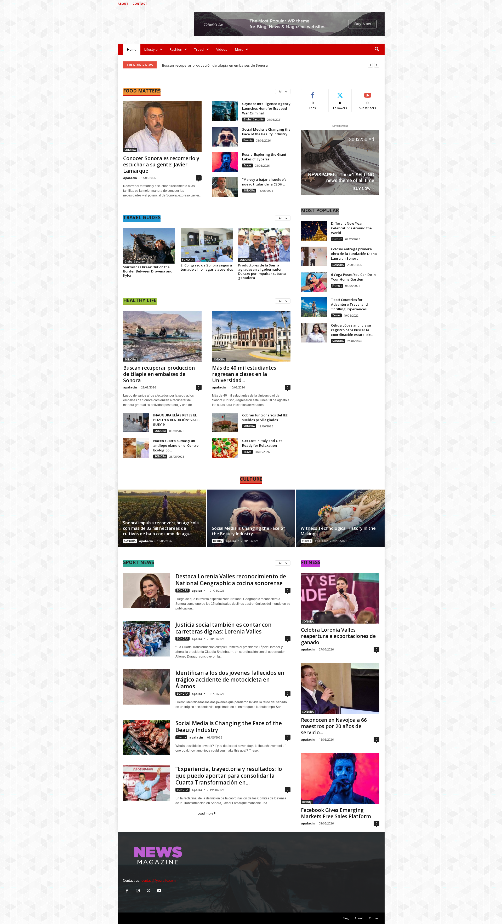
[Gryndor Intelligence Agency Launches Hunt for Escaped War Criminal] (225, 111)
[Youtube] (381, 3)
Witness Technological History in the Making (338, 531)
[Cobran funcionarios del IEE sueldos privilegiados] (225, 422)
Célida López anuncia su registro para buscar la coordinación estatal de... (352, 330)
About (123, 3)
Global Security (253, 119)
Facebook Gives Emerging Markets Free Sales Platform (336, 813)
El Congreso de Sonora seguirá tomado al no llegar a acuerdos (207, 267)
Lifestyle (151, 49)
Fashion (176, 49)
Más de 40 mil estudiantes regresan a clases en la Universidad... (244, 374)
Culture (337, 239)
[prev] (370, 65)
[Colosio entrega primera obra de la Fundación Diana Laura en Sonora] (314, 256)
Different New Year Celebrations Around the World (351, 228)
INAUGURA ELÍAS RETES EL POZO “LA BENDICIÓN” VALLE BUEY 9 (176, 420)
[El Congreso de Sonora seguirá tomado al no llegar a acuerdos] (207, 245)
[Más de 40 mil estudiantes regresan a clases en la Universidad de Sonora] (251, 336)
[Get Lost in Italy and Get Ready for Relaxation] (225, 448)
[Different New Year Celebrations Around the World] (314, 231)
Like (313, 93)
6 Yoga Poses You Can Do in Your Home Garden (353, 277)
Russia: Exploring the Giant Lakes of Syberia (264, 156)
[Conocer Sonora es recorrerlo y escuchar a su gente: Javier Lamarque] (162, 126)
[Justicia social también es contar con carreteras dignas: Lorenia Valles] (146, 638)
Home (131, 49)
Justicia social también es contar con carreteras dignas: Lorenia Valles (223, 628)
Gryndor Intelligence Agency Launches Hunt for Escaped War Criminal (266, 108)
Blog (346, 918)
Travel (199, 49)
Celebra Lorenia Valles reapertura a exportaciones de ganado (338, 636)
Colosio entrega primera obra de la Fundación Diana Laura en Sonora (354, 254)
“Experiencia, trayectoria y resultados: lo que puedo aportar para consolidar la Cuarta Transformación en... (228, 775)
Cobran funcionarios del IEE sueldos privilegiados (265, 417)
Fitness (337, 285)
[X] (372, 3)
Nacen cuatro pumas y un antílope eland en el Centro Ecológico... (175, 445)
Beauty (248, 140)
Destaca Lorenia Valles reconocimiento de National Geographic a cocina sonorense (230, 580)
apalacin (130, 178)
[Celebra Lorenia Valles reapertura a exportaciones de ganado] (340, 598)
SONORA (130, 150)
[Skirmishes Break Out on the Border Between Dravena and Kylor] (149, 246)
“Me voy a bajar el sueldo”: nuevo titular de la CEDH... (264, 182)
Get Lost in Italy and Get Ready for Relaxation (262, 443)
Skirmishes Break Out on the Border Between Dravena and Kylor (148, 271)
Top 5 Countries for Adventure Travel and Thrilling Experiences (349, 304)
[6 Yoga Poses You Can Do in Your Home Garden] (314, 282)
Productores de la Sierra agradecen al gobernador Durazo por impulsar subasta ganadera (262, 271)
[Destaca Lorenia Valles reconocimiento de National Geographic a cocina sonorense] (146, 590)
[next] (376, 65)
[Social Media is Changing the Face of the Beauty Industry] (225, 137)
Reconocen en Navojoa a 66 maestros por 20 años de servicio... (334, 726)
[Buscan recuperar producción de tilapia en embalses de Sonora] (162, 336)
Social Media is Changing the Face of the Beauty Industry (266, 131)
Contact (140, 3)
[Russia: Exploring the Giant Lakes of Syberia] (225, 162)
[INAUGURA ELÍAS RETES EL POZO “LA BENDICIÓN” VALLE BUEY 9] (136, 422)
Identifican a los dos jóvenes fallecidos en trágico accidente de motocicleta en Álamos (229, 679)
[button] (377, 49)
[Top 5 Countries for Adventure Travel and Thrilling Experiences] (314, 307)
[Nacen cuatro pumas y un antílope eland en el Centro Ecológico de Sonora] (136, 448)
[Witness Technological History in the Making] (340, 518)
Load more (205, 813)
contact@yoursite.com (158, 880)
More (239, 49)
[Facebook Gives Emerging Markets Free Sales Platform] (340, 778)
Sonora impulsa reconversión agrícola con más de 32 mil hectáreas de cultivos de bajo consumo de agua (161, 528)
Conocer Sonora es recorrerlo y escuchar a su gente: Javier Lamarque (161, 164)
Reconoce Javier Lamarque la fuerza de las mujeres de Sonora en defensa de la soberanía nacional (244, 65)
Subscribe (368, 93)
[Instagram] (364, 3)
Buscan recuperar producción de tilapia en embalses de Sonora (159, 374)
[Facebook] (356, 3)
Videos (221, 49)
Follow (340, 93)
